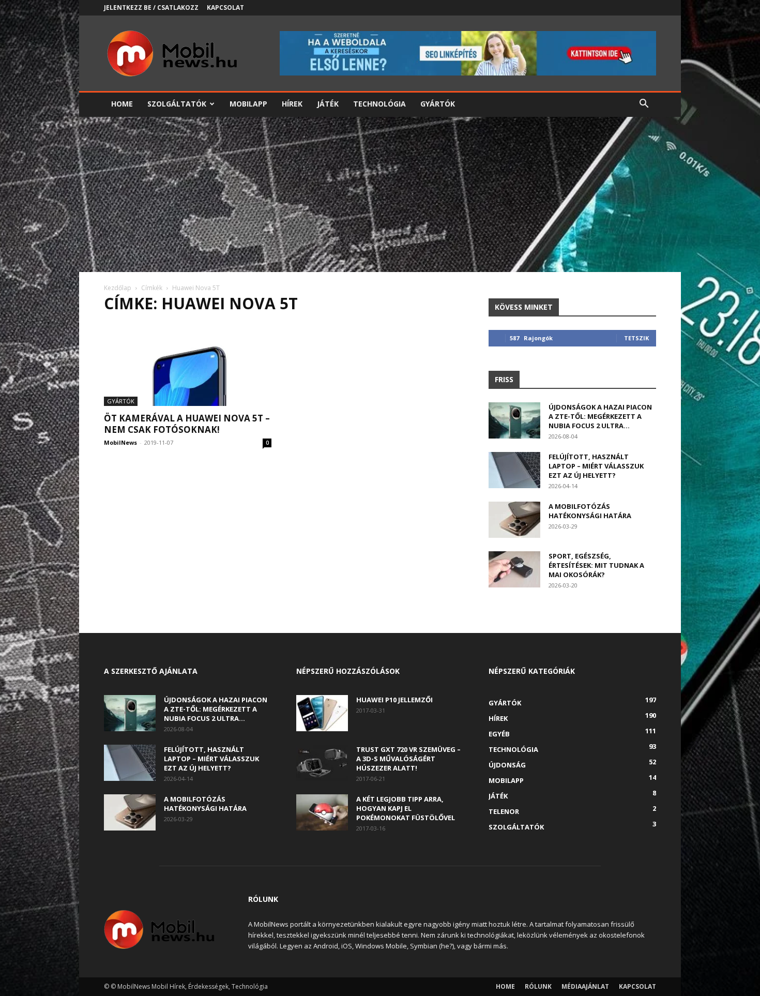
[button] (643, 105)
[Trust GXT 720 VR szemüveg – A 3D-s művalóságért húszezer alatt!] (322, 763)
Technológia (379, 104)
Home (122, 104)
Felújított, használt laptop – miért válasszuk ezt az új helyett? (596, 466)
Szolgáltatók (176, 104)
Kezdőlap (117, 287)
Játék (328, 104)
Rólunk (538, 986)
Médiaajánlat (585, 986)
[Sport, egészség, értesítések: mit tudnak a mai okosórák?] (514, 569)
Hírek (292, 104)
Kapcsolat (225, 7)
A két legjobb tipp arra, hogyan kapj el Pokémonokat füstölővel (405, 808)
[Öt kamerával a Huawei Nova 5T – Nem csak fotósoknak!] (187, 364)
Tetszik (636, 338)
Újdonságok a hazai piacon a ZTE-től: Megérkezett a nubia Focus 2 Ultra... (600, 416)
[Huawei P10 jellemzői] (322, 713)
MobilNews (120, 442)
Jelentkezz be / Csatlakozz (151, 7)
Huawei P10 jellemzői (394, 699)
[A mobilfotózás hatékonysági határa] (514, 520)
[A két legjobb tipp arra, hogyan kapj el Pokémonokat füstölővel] (322, 812)
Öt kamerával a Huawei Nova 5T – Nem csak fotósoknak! (187, 423)
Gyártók (437, 104)
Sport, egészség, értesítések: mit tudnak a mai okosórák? (596, 565)
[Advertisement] (380, 194)
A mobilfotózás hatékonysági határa (590, 511)
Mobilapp (248, 104)
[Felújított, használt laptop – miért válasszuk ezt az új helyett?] (514, 470)
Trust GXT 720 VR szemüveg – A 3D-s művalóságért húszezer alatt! (408, 759)
